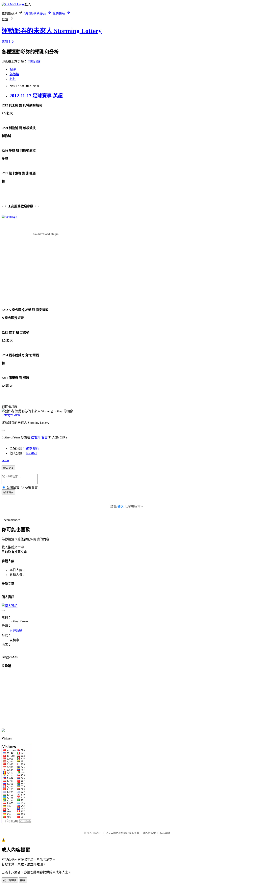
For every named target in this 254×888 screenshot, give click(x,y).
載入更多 (8, 467)
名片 (13, 79)
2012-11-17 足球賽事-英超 (36, 95)
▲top (5, 460)
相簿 (13, 69)
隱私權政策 (149, 832)
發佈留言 (8, 492)
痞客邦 (35, 437)
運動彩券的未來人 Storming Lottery (52, 30)
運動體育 (32, 448)
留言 (44, 437)
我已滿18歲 (9, 880)
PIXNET (97, 832)
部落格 (14, 74)
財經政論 (34, 61)
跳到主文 (8, 41)
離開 (22, 880)
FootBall (31, 453)
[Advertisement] (26, 278)
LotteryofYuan (11, 415)
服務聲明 (165, 832)
